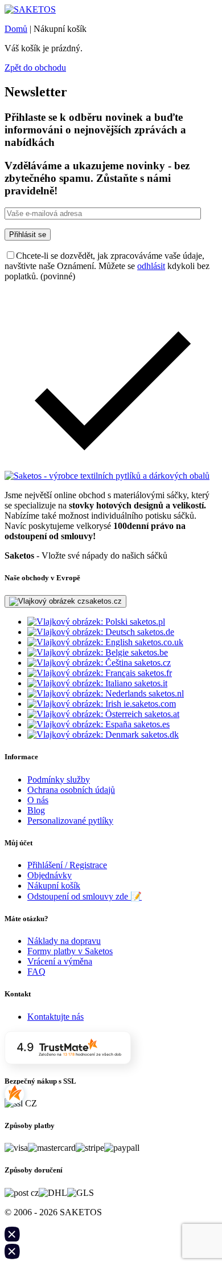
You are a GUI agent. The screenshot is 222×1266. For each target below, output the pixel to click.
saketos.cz (151, 662)
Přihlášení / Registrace (67, 865)
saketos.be (148, 652)
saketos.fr (153, 673)
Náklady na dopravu (64, 941)
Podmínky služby (58, 779)
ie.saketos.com (148, 704)
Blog (36, 810)
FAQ (36, 971)
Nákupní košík (53, 885)
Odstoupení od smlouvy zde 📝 (84, 896)
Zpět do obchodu (35, 67)
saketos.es (150, 724)
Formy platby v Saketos (70, 951)
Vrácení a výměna (59, 961)
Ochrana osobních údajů (71, 790)
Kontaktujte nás (55, 1016)
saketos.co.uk (158, 642)
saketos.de (154, 632)
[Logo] (30, 9)
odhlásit (151, 266)
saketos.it (149, 683)
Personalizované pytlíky (70, 820)
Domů (16, 29)
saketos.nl (165, 693)
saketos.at (160, 714)
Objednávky (49, 875)
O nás (37, 800)
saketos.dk (159, 734)
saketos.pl (146, 621)
